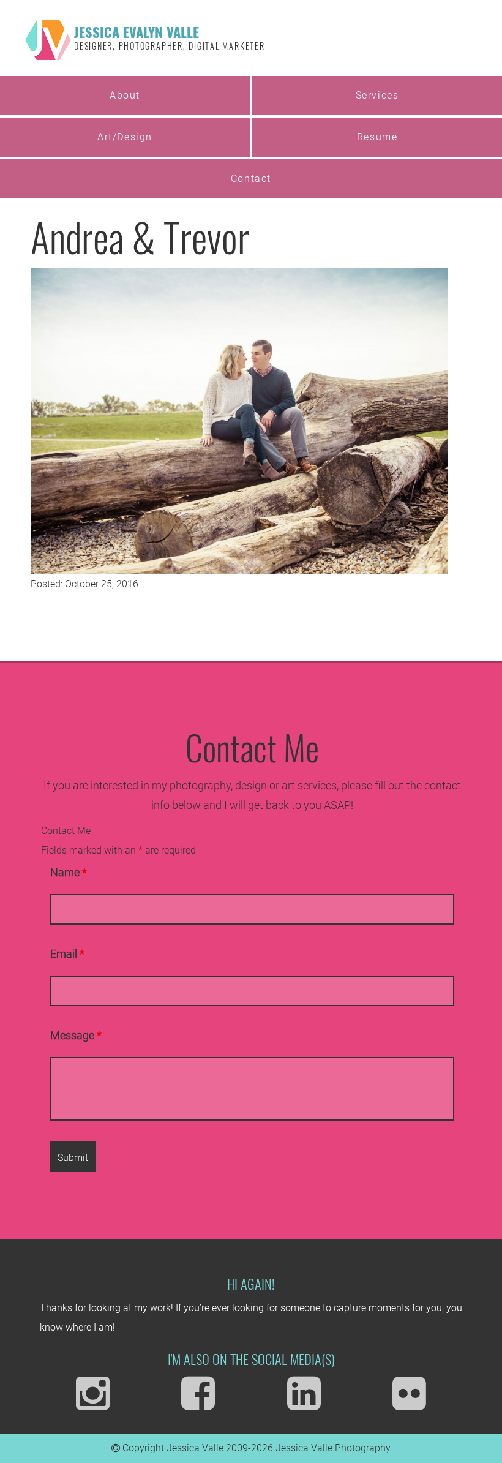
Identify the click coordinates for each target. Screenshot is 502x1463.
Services (377, 95)
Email (67, 954)
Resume (377, 137)
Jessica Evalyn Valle (169, 36)
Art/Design (124, 137)
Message (76, 1035)
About (125, 95)
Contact (251, 178)
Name (68, 873)
